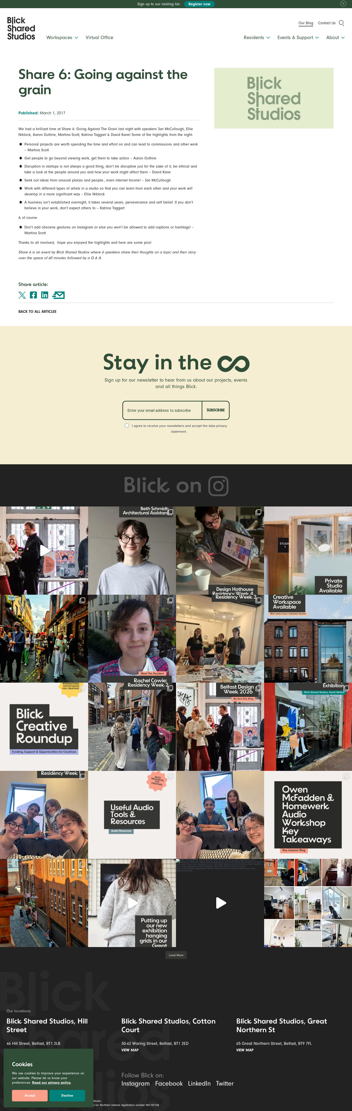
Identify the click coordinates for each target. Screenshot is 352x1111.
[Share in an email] (58, 295)
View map (130, 1050)
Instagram (135, 1083)
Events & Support (296, 37)
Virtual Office (99, 37)
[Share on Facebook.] (33, 295)
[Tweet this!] (22, 295)
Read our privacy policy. (51, 1083)
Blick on (165, 487)
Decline (67, 1096)
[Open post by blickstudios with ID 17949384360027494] (44, 727)
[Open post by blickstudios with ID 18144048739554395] (44, 815)
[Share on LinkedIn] (44, 295)
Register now (199, 4)
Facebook (169, 1083)
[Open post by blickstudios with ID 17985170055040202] (132, 903)
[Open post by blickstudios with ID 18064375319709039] (220, 903)
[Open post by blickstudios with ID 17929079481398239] (44, 550)
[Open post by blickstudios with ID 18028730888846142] (220, 639)
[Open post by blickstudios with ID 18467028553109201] (132, 815)
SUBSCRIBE (216, 410)
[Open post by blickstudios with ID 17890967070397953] (220, 815)
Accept (30, 1096)
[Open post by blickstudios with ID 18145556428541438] (220, 550)
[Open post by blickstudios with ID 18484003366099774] (132, 727)
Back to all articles (37, 311)
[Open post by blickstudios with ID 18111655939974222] (44, 639)
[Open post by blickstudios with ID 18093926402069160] (220, 727)
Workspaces (60, 37)
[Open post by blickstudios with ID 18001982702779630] (44, 903)
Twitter (225, 1083)
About (333, 37)
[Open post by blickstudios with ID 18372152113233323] (132, 550)
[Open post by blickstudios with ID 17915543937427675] (132, 639)
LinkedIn (199, 1083)
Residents (255, 37)
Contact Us (327, 23)
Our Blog (306, 23)
